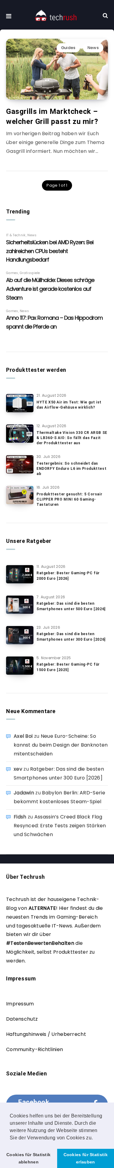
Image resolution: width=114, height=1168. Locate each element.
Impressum (20, 1003)
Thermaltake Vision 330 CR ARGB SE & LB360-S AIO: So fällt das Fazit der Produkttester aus (71, 438)
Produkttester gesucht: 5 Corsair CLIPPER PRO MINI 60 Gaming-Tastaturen (69, 499)
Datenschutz (22, 1018)
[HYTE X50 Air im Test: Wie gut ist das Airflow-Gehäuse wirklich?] (19, 403)
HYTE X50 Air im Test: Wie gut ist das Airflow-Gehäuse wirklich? (69, 405)
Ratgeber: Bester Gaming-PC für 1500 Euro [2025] (68, 667)
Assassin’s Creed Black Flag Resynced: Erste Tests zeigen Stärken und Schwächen (60, 825)
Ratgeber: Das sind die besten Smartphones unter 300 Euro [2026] (70, 636)
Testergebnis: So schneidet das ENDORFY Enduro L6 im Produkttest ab (71, 468)
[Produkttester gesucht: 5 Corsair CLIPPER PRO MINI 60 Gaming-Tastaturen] (19, 495)
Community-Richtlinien (34, 1049)
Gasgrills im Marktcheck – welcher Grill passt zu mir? (52, 116)
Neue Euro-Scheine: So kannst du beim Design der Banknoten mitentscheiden (61, 745)
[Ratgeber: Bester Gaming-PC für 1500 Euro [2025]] (19, 665)
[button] (95, 1138)
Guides (68, 48)
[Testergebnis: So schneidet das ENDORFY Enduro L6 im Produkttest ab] (19, 464)
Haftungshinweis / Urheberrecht (46, 1034)
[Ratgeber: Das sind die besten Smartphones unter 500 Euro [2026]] (19, 605)
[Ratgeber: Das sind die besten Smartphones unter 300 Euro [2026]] (19, 635)
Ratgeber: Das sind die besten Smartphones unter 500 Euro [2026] (70, 606)
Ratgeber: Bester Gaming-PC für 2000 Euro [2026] (68, 575)
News (93, 48)
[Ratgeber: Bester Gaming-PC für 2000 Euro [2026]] (19, 574)
